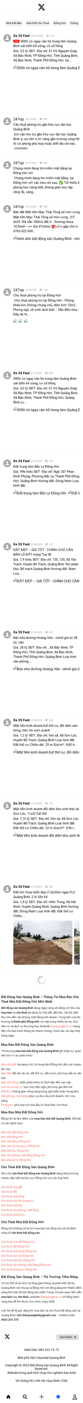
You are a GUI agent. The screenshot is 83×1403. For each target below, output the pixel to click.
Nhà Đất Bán (14, 23)
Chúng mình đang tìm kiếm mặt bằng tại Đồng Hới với (42, 170)
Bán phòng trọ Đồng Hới (16, 1160)
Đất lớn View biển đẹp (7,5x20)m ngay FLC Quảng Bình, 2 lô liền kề (44, 894)
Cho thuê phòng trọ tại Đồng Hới (37, 295)
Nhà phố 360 (26, 1357)
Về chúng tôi (24, 1380)
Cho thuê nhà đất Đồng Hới (18, 1242)
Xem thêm (66, 1337)
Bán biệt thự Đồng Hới (15, 1150)
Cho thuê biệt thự (12, 1205)
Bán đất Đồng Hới (12, 1137)
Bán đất (6, 1073)
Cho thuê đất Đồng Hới (15, 1246)
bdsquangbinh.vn (61, 1026)
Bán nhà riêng (9, 1082)
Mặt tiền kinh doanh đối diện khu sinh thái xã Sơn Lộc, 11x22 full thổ (46, 811)
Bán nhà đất (8, 1064)
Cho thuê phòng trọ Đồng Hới (19, 1269)
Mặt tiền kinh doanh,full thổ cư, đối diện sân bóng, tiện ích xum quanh (45, 728)
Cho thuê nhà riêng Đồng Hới (19, 1251)
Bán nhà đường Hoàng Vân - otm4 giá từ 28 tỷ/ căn (45, 640)
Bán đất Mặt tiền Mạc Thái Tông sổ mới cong (46, 212)
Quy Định (53, 1380)
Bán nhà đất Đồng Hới (15, 1132)
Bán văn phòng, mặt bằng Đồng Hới (23, 1155)
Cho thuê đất (9, 1191)
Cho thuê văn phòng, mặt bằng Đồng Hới (26, 1264)
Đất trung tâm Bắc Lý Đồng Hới (36, 467)
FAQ (65, 1380)
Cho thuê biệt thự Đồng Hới (18, 1260)
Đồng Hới (60, 23)
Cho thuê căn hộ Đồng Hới (17, 1255)
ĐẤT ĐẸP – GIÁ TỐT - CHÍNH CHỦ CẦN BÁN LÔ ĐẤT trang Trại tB (43, 552)
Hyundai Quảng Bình (51, 1357)
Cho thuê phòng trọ (13, 1214)
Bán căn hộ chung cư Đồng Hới (20, 1146)
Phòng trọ (7, 1105)
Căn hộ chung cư (11, 1087)
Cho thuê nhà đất (11, 1187)
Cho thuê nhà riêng (12, 1196)
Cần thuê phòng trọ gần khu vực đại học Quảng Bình (42, 127)
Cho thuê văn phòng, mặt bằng (20, 1210)
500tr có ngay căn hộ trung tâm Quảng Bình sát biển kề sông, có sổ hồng (44, 43)
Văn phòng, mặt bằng (14, 1096)
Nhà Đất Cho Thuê (38, 23)
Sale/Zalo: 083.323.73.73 (41, 1350)
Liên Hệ (40, 1380)
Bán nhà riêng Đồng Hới (16, 1141)
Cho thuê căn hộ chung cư (17, 1200)
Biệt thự (6, 1091)
